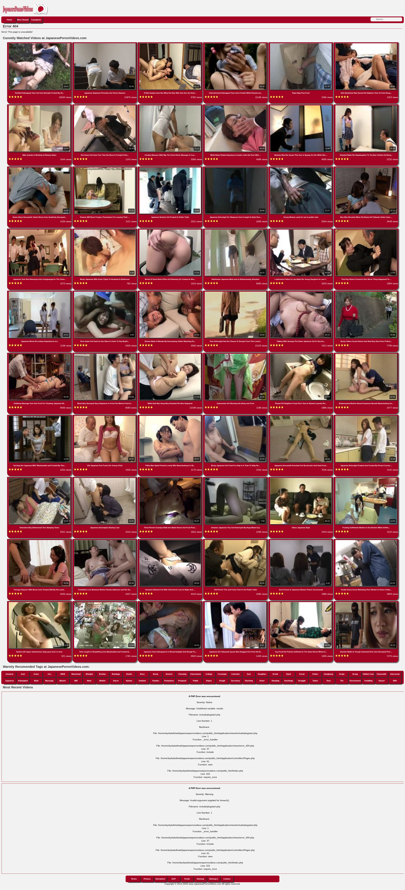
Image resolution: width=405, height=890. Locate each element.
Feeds (187, 879)
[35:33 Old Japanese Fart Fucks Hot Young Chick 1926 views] (105, 416)
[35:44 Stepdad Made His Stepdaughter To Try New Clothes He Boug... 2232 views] (366, 106)
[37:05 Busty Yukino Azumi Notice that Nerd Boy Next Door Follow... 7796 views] (366, 292)
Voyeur (381, 681)
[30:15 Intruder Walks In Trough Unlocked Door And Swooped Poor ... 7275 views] (366, 602)
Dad (249, 674)
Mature (62, 681)
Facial (302, 674)
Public (195, 681)
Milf (76, 681)
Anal (23, 674)
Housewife (381, 674)
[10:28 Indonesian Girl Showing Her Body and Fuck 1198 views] (235, 354)
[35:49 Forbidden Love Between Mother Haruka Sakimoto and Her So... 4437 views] (105, 540)
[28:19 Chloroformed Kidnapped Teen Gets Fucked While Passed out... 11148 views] (235, 44)
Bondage (116, 674)
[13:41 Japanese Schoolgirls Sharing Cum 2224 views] (105, 478)
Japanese (9, 681)
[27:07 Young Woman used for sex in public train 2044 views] (301, 168)
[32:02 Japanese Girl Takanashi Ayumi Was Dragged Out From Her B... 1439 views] (235, 602)
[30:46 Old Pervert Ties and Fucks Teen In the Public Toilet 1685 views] (235, 540)
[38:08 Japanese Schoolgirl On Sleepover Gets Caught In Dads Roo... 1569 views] (235, 168)
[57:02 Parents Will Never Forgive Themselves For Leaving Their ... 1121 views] (105, 168)
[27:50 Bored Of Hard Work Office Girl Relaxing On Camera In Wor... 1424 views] (170, 230)
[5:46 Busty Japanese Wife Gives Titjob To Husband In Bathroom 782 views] (105, 230)
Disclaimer (160, 879)
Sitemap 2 (213, 879)
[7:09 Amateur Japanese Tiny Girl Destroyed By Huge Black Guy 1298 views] (235, 478)
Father (315, 674)
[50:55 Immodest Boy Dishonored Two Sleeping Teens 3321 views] (39, 478)
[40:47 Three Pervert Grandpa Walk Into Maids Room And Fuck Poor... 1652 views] (170, 478)
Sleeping (275, 681)
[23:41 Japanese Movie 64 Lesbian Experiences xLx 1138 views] (39, 292)
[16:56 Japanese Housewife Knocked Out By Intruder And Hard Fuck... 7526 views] (301, 416)
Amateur (9, 674)
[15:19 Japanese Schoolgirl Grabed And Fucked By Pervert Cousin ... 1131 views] (366, 416)
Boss (142, 674)
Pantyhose (169, 681)
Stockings (288, 681)
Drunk (275, 674)
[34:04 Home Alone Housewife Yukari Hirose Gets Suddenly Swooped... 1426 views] (39, 168)
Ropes (209, 681)
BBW (62, 674)
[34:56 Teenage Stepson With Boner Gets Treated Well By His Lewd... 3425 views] (39, 540)
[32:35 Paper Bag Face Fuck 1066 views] (301, 44)
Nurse (116, 681)
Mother (102, 681)
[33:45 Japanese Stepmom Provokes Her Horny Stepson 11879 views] (105, 44)
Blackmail (76, 674)
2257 (173, 879)
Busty (155, 674)
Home (9, 20)
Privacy (147, 879)
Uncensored (355, 681)
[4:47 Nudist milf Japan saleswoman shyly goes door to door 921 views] (39, 602)
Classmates (195, 674)
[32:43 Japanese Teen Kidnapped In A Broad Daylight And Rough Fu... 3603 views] (170, 602)
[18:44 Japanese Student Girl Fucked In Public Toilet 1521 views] (170, 168)
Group (355, 674)
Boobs (129, 674)
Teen (328, 681)
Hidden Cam (368, 674)
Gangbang (328, 674)
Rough (222, 681)
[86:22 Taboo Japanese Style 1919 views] (301, 478)
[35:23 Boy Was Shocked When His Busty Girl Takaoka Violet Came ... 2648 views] (366, 168)
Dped (288, 674)
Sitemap (200, 879)
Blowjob (89, 674)
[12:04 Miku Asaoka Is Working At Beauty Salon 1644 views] (39, 106)
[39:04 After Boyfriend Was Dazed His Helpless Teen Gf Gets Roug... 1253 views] (366, 44)
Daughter (262, 674)
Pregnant (182, 681)
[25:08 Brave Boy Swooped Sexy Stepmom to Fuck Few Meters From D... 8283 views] (105, 354)
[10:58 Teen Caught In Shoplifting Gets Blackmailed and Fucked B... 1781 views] (105, 602)
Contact (227, 879)
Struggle (302, 681)
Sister (262, 681)
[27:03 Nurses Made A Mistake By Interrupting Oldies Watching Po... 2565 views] (170, 292)
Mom (89, 681)
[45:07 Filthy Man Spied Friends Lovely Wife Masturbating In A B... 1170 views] (170, 416)
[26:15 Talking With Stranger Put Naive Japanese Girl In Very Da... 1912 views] (301, 292)
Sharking (249, 681)
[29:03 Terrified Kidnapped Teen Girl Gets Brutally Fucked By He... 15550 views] (39, 44)
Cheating (182, 674)
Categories (36, 20)
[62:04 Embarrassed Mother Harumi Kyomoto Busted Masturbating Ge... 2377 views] (366, 354)
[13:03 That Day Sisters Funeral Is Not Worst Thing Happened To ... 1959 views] (366, 230)
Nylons (129, 681)
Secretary (235, 681)
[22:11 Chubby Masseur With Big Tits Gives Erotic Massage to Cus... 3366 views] (170, 106)
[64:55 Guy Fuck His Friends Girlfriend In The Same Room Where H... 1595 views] (301, 602)
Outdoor (142, 681)
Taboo (315, 681)
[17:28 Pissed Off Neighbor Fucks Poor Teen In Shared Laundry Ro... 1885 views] (301, 354)
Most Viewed (22, 20)
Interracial (394, 674)
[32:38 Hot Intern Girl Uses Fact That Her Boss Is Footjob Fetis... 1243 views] (105, 106)
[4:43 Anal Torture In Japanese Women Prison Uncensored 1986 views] (301, 540)
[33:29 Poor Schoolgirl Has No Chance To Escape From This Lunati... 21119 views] (235, 292)
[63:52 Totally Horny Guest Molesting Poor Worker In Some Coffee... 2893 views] (366, 540)
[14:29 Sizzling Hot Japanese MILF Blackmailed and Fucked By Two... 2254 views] (39, 416)
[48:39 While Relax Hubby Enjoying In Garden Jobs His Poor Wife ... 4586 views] (235, 106)
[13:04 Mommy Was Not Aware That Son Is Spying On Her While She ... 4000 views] (301, 106)
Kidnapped (23, 681)
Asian (36, 674)
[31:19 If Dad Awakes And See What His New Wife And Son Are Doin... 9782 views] (170, 44)
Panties (155, 681)
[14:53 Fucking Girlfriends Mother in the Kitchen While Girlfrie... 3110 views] (366, 478)
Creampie (222, 674)
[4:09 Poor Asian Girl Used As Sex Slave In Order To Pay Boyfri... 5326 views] (105, 292)
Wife (395, 681)
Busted (169, 674)
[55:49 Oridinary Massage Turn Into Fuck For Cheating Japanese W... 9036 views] (39, 354)
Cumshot (235, 674)
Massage (49, 681)
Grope (342, 674)
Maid (36, 681)
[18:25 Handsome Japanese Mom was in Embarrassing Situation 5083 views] (235, 230)
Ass (49, 674)
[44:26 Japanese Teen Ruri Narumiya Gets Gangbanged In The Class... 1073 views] (39, 230)
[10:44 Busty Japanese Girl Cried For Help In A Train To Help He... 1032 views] (235, 416)
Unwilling (368, 681)
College (209, 674)
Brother (102, 674)
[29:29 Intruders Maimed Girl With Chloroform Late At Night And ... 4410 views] (170, 540)
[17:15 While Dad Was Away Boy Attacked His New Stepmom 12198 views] (170, 354)
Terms (134, 879)
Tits (341, 681)
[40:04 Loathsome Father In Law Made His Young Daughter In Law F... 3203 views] (301, 230)
